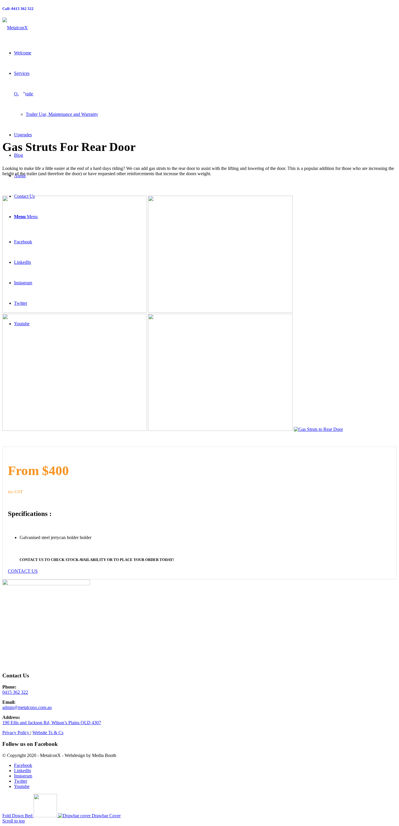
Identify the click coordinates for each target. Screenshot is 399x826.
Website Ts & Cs (47, 732)
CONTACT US (32, 559)
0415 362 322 (15, 692)
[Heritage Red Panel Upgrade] (74, 429)
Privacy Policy (16, 732)
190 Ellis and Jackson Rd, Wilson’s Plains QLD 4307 (51, 722)
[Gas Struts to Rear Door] (74, 311)
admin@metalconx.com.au (27, 707)
